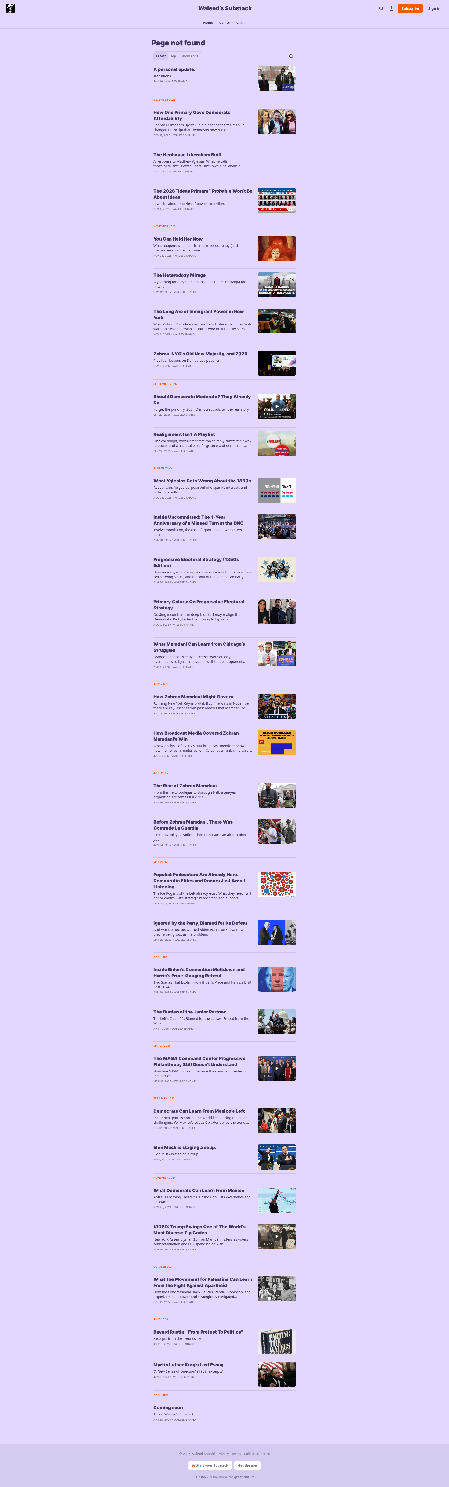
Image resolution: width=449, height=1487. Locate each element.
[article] (224, 79)
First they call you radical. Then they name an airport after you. (199, 837)
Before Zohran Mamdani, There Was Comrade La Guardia (193, 825)
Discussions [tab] (189, 56)
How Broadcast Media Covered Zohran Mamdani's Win (196, 736)
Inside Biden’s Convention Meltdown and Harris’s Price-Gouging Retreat (199, 972)
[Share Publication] (391, 8)
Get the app (247, 1465)
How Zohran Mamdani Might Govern (193, 697)
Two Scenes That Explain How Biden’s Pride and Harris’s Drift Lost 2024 (202, 984)
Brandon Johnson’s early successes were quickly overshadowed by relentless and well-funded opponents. (199, 659)
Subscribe (410, 8)
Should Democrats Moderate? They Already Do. (202, 399)
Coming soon (168, 1407)
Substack (201, 1477)
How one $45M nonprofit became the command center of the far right (200, 1073)
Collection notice (257, 1453)
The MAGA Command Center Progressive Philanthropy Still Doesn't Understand (199, 1061)
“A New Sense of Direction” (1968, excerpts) (188, 1371)
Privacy (223, 1453)
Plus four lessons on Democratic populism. (187, 360)
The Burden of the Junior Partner (189, 1012)
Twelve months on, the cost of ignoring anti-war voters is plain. (199, 532)
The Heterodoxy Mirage (179, 275)
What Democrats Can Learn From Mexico (198, 1190)
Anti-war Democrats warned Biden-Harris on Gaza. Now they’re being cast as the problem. (198, 932)
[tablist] (177, 56)
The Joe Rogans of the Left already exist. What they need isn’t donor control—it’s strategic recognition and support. (202, 895)
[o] (277, 406)
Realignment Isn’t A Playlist (184, 434)
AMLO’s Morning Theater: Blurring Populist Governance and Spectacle (202, 1199)
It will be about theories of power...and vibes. (189, 203)
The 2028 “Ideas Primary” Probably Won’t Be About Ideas (203, 194)
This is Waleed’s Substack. (174, 1414)
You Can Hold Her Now (178, 239)
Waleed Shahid (177, 81)
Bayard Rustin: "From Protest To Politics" (198, 1332)
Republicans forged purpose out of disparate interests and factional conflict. (200, 489)
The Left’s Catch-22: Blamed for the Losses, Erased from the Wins (201, 1020)
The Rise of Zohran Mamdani (185, 785)
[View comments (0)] (189, 1213)
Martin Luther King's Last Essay (188, 1364)
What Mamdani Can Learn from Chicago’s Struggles (199, 647)
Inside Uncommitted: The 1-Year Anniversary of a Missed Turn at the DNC (198, 520)
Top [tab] (173, 56)
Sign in (434, 8)
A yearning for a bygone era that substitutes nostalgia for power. (199, 284)
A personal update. (174, 69)
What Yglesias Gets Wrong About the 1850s (202, 481)
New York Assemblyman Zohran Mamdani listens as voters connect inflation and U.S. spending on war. (200, 1241)
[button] (208, 22)
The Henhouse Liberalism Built (187, 154)
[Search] (381, 8)
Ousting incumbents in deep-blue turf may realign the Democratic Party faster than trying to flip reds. (196, 616)
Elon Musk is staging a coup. (184, 1147)
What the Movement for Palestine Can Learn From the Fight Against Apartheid (202, 1282)
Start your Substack (212, 1465)
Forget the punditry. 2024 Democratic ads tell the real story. (201, 409)
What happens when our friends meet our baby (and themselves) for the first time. (195, 247)
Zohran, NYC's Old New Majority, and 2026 (200, 354)
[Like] (156, 1350)
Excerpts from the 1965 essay (177, 1338)
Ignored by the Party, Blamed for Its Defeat (200, 923)
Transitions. (162, 75)
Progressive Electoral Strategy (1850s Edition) (196, 562)
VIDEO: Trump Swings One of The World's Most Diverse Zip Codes (199, 1230)
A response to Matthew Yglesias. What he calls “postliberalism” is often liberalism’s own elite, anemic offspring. (196, 163)
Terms (236, 1453)
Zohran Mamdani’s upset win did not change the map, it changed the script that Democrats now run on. (198, 127)
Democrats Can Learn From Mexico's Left (199, 1111)
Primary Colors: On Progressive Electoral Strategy (198, 605)
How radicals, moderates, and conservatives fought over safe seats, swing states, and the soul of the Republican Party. (202, 574)
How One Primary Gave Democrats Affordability (191, 115)
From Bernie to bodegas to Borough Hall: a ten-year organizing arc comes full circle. (195, 794)
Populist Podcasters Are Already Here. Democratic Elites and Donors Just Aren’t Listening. (199, 880)
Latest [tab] (161, 56)
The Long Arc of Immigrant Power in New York (198, 314)
